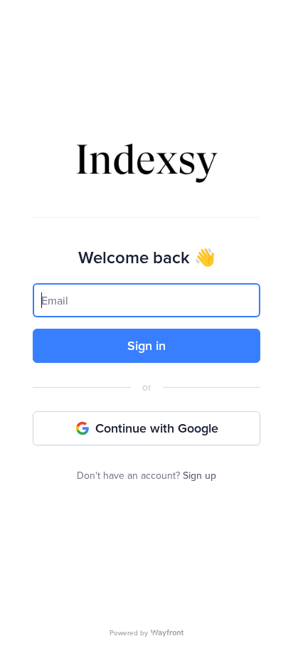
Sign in (146, 345)
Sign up (199, 475)
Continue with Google (156, 428)
